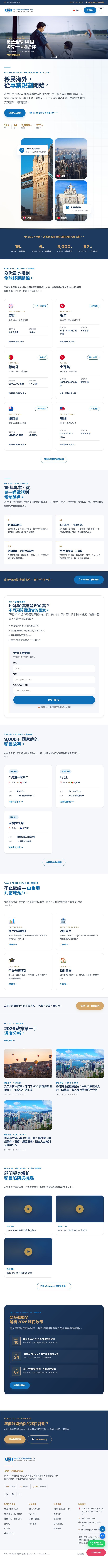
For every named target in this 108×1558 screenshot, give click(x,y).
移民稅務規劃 (34, 1509)
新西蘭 (7, 1528)
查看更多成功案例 (54, 862)
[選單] (101, 10)
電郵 (15, 674)
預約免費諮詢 (15, 1439)
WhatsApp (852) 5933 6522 (91, 1524)
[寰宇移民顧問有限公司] (18, 10)
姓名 (15, 663)
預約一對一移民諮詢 (89, 1005)
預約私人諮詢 (15, 113)
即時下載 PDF (54, 700)
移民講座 (57, 1528)
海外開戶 (32, 1514)
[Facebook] (6, 1494)
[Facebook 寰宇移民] (102, 1536)
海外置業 (32, 1524)
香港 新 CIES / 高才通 (13, 1514)
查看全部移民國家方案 (54, 459)
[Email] (18, 1494)
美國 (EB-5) (9, 1533)
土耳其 (7, 1524)
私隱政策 (80, 1554)
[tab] (51, 57)
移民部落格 (58, 1524)
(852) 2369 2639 (76, 2)
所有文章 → (9, 1040)
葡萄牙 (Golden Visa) (13, 1519)
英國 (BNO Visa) (11, 1509)
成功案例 (57, 1514)
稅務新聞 (57, 1519)
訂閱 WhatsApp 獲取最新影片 (54, 1286)
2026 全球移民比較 (62, 1509)
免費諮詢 (90, 10)
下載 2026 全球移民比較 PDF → (42, 113)
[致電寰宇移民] (102, 1529)
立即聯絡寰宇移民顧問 (88, 579)
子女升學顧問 (34, 1519)
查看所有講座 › (19, 1385)
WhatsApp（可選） (21, 685)
